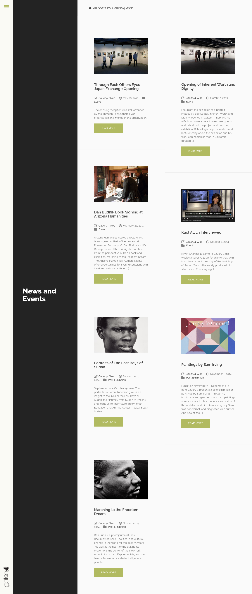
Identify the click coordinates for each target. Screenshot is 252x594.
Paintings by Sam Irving (201, 364)
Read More (108, 128)
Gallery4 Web (107, 98)
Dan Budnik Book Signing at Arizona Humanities (118, 214)
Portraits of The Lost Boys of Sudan (118, 365)
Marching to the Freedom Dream (116, 512)
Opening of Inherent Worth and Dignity (208, 86)
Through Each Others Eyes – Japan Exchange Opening (118, 86)
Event (97, 101)
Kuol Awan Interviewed (201, 232)
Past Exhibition (117, 380)
